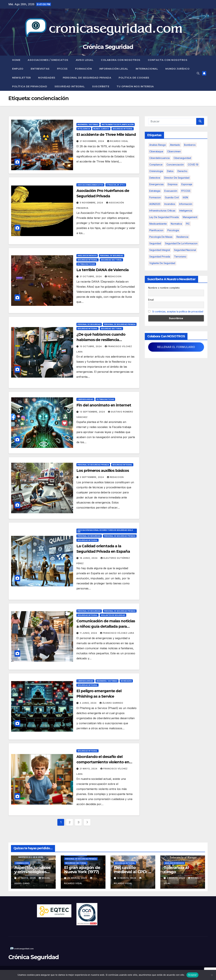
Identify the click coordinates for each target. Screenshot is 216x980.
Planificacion (156, 230)
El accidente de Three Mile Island (106, 134)
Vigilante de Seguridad (162, 263)
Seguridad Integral (70, 86)
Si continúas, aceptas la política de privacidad (177, 311)
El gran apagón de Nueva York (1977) (82, 869)
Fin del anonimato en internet (103, 405)
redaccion (115, 276)
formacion (155, 197)
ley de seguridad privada (164, 217)
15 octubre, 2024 (91, 346)
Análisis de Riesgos (87, 256)
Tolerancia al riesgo (176, 869)
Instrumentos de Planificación (118, 125)
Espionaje (186, 184)
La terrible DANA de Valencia (102, 270)
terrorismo (180, 256)
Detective (154, 177)
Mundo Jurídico (177, 68)
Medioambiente (158, 223)
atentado (175, 144)
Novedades (46, 77)
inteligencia (185, 210)
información (185, 204)
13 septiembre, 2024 (93, 411)
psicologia (173, 230)
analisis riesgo (157, 144)
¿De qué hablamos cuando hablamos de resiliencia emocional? (100, 339)
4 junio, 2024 (88, 703)
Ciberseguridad (85, 399)
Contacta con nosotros (167, 60)
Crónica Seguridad (108, 46)
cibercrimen (174, 151)
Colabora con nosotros (120, 60)
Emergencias (156, 184)
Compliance (156, 164)
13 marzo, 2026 (127, 878)
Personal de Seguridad (111, 256)
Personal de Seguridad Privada (87, 77)
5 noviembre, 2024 (92, 202)
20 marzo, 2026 (77, 878)
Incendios (169, 204)
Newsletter (21, 77)
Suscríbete (100, 86)
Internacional (147, 68)
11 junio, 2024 (89, 633)
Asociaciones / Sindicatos (48, 60)
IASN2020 (154, 204)
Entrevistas (40, 68)
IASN (185, 197)
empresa (172, 184)
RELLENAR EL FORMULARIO (176, 347)
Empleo (17, 68)
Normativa (176, 223)
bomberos (190, 144)
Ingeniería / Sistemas (87, 125)
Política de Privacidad (29, 86)
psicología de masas (160, 236)
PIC (188, 223)
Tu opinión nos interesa (135, 86)
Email (151, 299)
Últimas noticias (86, 264)
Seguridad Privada (159, 256)
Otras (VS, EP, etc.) (115, 185)
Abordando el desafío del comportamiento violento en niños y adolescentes (102, 762)
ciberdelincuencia (159, 158)
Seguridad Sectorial (111, 260)
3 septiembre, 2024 (92, 477)
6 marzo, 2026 (176, 878)
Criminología (22, 863)
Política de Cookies (134, 77)
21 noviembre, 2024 (92, 141)
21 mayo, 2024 (89, 768)
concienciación (175, 164)
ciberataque (156, 151)
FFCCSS (62, 68)
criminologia (156, 171)
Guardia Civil (172, 197)
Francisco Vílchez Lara (118, 633)
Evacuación (170, 190)
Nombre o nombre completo (164, 287)
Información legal (113, 68)
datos (170, 171)
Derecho (182, 171)
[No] (211, 975)
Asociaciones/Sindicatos (90, 185)
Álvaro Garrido (112, 703)
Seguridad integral (159, 250)
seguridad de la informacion (181, 243)
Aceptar (192, 974)
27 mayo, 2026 (27, 878)
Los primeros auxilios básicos (102, 470)
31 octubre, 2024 (91, 276)
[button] (198, 73)
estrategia (154, 190)
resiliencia (182, 236)
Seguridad (155, 243)
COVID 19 (193, 164)
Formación (83, 68)
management (190, 217)
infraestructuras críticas (162, 210)
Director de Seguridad (176, 177)
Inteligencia (83, 129)
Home (16, 60)
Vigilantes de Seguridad (113, 615)
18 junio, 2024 (89, 558)
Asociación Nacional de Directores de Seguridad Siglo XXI (105, 531)
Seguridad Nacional (185, 250)
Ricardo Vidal (119, 141)
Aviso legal (85, 60)
